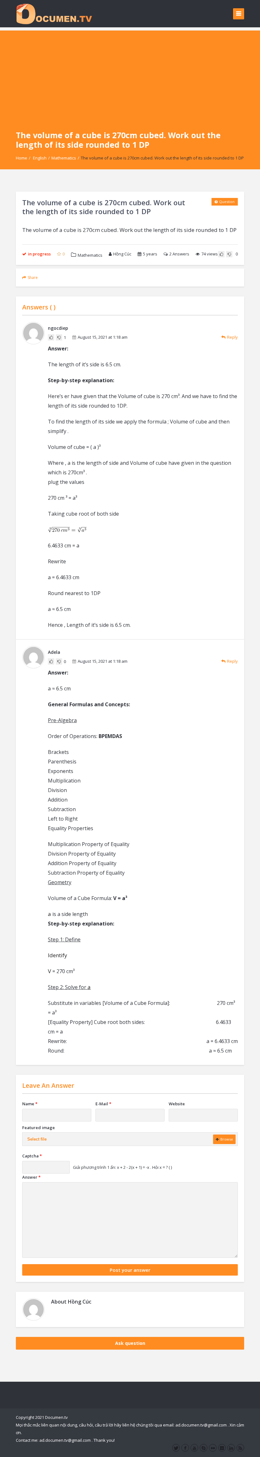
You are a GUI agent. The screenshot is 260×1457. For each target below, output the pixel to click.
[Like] (221, 254)
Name (29, 1104)
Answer (31, 1177)
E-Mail (103, 1104)
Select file (37, 1139)
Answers (179, 254)
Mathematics (63, 158)
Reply (232, 337)
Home (21, 158)
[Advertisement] (130, 74)
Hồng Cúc (122, 254)
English (40, 158)
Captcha (32, 1156)
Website (177, 1104)
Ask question (130, 1343)
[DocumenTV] (54, 13)
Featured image (38, 1127)
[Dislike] (229, 254)
